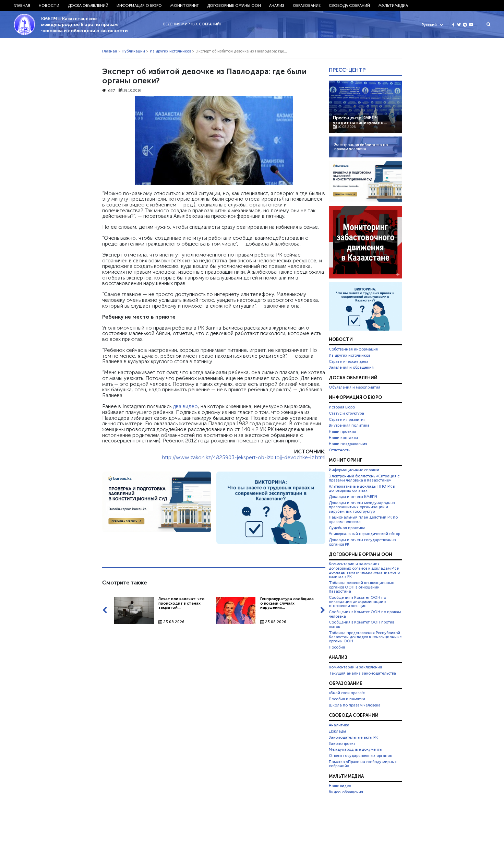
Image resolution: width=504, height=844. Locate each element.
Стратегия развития (347, 419)
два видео (185, 406)
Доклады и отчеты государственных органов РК (362, 541)
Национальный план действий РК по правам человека (363, 519)
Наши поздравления (348, 443)
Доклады (337, 731)
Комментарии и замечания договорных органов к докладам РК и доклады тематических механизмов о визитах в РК (364, 570)
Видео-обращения (346, 791)
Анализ (276, 5)
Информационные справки (354, 469)
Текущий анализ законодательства (362, 673)
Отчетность (339, 450)
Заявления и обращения (351, 367)
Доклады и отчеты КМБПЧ (353, 496)
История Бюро (342, 407)
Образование (307, 5)
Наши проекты (342, 431)
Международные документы (355, 749)
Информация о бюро (139, 5)
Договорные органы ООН (234, 5)
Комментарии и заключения (355, 667)
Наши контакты (343, 437)
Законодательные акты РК (353, 737)
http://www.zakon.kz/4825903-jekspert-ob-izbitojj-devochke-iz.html (243, 457)
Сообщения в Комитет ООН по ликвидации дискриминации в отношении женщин (357, 601)
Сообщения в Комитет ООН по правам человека (365, 613)
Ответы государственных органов (360, 755)
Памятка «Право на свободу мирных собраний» (363, 763)
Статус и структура (346, 413)
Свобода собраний (349, 5)
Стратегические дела (349, 361)
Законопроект (342, 743)
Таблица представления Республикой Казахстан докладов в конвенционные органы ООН (365, 637)
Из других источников (170, 51)
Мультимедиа (393, 5)
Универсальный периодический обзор (364, 533)
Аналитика (339, 725)
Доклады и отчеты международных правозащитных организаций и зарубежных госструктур (362, 507)
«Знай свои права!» (347, 692)
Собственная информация (353, 349)
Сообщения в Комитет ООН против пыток (361, 624)
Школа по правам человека (355, 705)
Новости (49, 5)
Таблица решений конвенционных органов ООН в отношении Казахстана (361, 587)
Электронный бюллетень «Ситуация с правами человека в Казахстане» (364, 478)
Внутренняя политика (349, 425)
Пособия (337, 647)
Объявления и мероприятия (354, 387)
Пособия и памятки (347, 699)
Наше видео (340, 785)
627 (111, 90)
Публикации (133, 51)
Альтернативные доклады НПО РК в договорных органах (362, 488)
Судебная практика (347, 527)
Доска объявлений (88, 5)
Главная (22, 5)
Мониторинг (184, 5)
